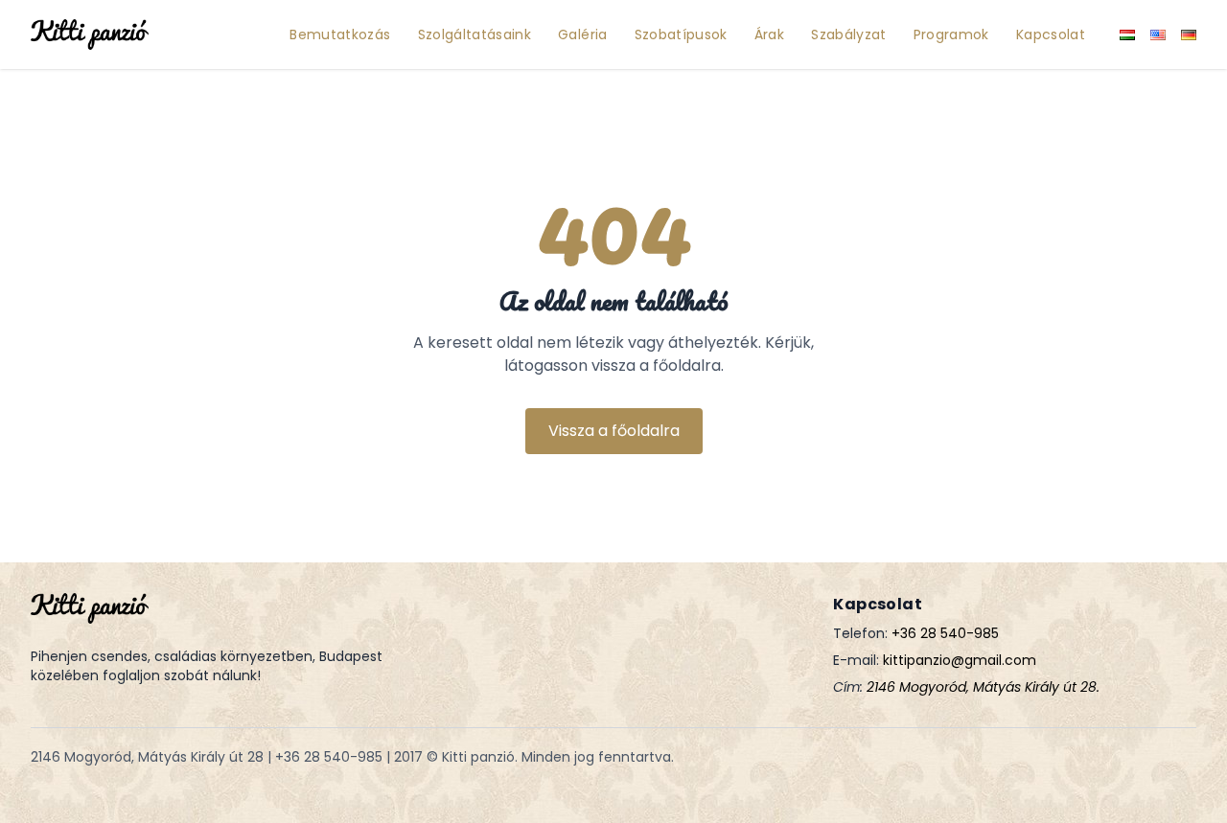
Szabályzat (849, 34)
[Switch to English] (1158, 35)
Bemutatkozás (339, 34)
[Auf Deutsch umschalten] (1188, 35)
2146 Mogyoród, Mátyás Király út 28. (983, 687)
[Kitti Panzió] (90, 34)
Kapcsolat (1050, 34)
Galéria (582, 34)
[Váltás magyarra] (1127, 35)
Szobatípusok (681, 34)
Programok (951, 34)
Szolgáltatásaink (475, 34)
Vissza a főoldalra (614, 431)
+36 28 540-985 (945, 633)
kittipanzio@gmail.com (959, 660)
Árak (769, 34)
